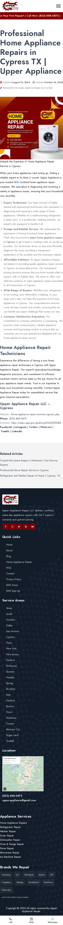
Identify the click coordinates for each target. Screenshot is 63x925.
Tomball (10, 741)
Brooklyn (10, 689)
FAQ (8, 568)
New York (11, 648)
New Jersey (12, 654)
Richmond (11, 666)
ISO (16, 182)
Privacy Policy (13, 579)
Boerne (10, 706)
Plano (9, 643)
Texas (9, 608)
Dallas (9, 625)
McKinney (11, 718)
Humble (10, 677)
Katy (8, 695)
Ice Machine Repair (10, 857)
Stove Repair (7, 848)
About (9, 550)
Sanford (10, 660)
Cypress (10, 637)
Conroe (10, 723)
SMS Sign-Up (13, 591)
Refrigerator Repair (10, 827)
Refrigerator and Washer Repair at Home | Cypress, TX (30, 475)
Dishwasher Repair (10, 840)
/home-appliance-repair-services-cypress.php (35, 414)
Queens (10, 671)
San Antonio (12, 631)
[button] (58, 6)
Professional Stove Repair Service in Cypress (24, 470)
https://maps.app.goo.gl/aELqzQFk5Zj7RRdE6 (36, 423)
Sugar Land (12, 735)
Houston (10, 619)
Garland (10, 700)
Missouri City (13, 729)
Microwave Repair (9, 852)
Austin (9, 614)
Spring (9, 683)
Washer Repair (8, 831)
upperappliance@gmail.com (19, 800)
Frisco (9, 712)
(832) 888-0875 (18, 418)
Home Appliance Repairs (13, 823)
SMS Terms (12, 585)
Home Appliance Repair (19, 562)
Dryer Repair (7, 835)
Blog (8, 556)
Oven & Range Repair (12, 844)
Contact (10, 573)
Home (9, 544)
